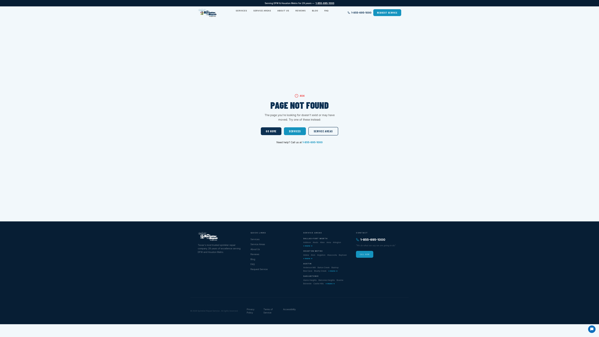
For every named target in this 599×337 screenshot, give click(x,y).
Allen (322, 242)
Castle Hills (318, 283)
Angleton (321, 255)
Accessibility (289, 309)
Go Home (271, 131)
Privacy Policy (250, 311)
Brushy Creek (320, 271)
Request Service (387, 12)
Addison (307, 242)
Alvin (313, 255)
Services (241, 10)
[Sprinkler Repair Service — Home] (207, 12)
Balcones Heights (327, 280)
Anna (328, 242)
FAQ (326, 10)
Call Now (365, 254)
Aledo (315, 242)
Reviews (300, 10)
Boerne (340, 280)
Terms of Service (268, 311)
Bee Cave (307, 271)
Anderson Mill (309, 267)
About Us (283, 10)
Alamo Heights (310, 280)
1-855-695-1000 (325, 3)
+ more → (307, 246)
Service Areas (262, 10)
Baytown (343, 255)
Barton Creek (324, 267)
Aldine (306, 255)
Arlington (337, 242)
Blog (315, 10)
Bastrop (335, 267)
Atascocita (332, 255)
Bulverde (307, 283)
